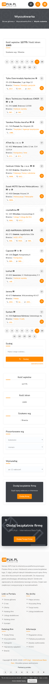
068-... (11, 261)
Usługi (16, 217)
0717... (21, 220)
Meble (16, 298)
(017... (11, 89)
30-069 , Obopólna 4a (18, 170)
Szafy (22, 319)
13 (24, 67)
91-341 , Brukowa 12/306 (19, 106)
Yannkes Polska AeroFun (18, 122)
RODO (31, 647)
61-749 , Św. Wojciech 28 (19, 126)
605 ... (20, 89)
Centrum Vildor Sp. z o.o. (18, 166)
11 (14, 67)
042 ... (11, 112)
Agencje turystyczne (31, 129)
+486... (11, 133)
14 (29, 67)
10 (42, 62)
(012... (21, 177)
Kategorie (8, 643)
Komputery (18, 152)
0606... (11, 200)
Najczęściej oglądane (12, 647)
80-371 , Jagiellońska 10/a (20, 234)
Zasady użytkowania (36, 643)
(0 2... (11, 156)
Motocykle (29, 196)
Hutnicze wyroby (20, 109)
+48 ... (11, 282)
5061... (11, 220)
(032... (11, 302)
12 (19, 67)
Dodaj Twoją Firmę (24, 539)
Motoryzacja (18, 196)
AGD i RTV (18, 237)
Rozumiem (32, 681)
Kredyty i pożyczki (28, 85)
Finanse (17, 85)
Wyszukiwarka (10, 639)
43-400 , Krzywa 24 (17, 193)
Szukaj (26, 359)
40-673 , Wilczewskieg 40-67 (22, 295)
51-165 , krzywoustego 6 (20, 214)
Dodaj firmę (24, 496)
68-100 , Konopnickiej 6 (18, 255)
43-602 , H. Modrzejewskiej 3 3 (23, 275)
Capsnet (10, 250)
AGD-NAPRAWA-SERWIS (18, 230)
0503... (20, 241)
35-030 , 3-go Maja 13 (19, 82)
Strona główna (8, 21)
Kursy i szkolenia (28, 173)
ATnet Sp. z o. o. (14, 142)
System (9, 312)
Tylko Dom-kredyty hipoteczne (20, 78)
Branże (6, 651)
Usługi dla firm (26, 217)
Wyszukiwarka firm (23, 21)
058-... (11, 241)
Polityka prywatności (36, 639)
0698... (11, 177)
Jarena (9, 291)
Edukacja (17, 173)
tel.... (20, 302)
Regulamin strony (35, 635)
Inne (25, 152)
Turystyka (17, 129)
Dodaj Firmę (9, 635)
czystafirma (11, 210)
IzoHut (9, 271)
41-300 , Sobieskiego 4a (24, 316)
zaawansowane (37, 363)
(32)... (11, 322)
